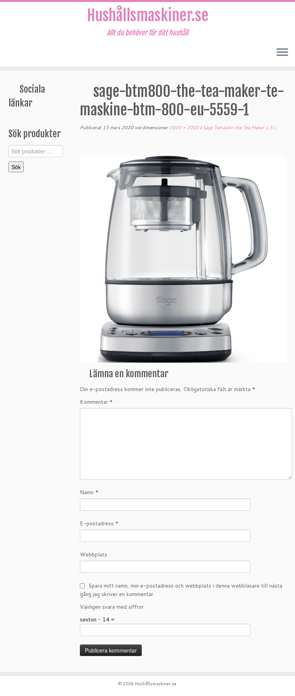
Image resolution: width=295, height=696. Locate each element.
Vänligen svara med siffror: (112, 607)
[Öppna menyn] (282, 52)
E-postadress (99, 523)
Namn (89, 492)
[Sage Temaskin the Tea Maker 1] (183, 259)
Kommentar (96, 402)
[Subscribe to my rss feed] (14, 53)
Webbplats (93, 554)
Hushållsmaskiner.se (148, 15)
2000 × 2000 (183, 127)
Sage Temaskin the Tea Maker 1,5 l (238, 127)
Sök (16, 167)
